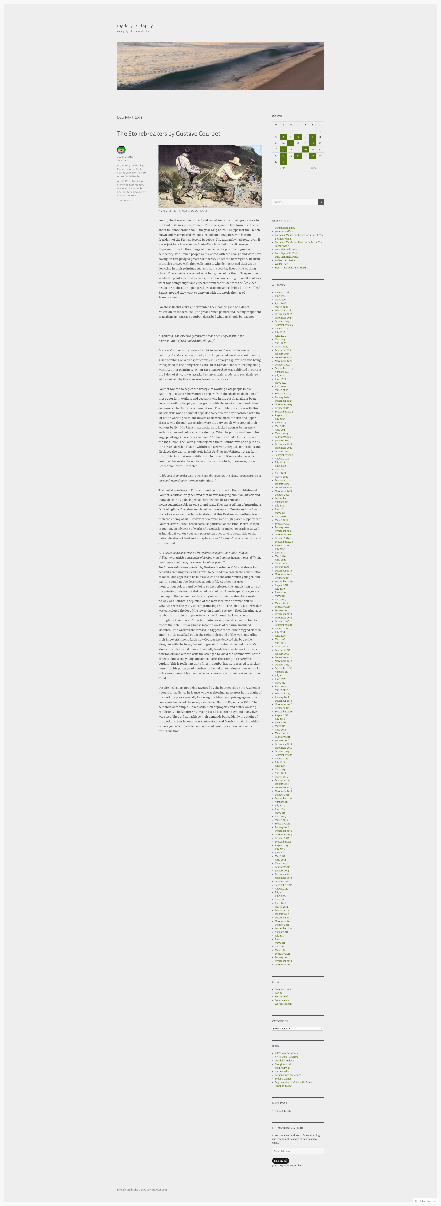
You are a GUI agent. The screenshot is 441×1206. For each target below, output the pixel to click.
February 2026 (283, 310)
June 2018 (280, 635)
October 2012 (282, 881)
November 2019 (283, 574)
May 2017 (280, 682)
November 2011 (283, 921)
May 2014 (280, 812)
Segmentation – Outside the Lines (293, 1082)
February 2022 (283, 480)
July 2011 (279, 935)
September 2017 (284, 668)
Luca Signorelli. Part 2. (287, 253)
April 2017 (280, 686)
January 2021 (282, 527)
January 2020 (282, 567)
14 (312, 143)
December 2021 (283, 487)
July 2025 (280, 332)
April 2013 (280, 859)
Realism (131, 172)
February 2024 (283, 393)
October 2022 (282, 451)
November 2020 (283, 534)
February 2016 (283, 737)
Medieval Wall (282, 1067)
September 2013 (283, 841)
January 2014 (282, 827)
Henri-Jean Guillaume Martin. (291, 267)
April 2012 (280, 903)
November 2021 (283, 491)
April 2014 (280, 816)
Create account (283, 989)
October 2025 (282, 321)
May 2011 (280, 942)
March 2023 (281, 433)
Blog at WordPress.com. (154, 1189)
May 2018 (280, 639)
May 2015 (280, 769)
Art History (137, 181)
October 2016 (282, 708)
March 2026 (281, 306)
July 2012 (280, 892)
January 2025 (282, 353)
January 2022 (282, 484)
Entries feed (281, 996)
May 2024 (280, 382)
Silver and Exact (283, 1086)
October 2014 (282, 794)
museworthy (282, 1071)
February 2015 (282, 780)
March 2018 (281, 646)
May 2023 (280, 426)
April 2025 (280, 343)
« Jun (282, 168)
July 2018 (280, 632)
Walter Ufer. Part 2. (285, 260)
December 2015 (283, 744)
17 (283, 149)
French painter (125, 184)
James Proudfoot (284, 231)
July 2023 (280, 418)
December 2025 (283, 314)
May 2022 (280, 469)
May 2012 (280, 899)
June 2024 (280, 379)
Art (118, 165)
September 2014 (284, 798)
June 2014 (280, 809)
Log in (278, 993)
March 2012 (281, 906)
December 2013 (283, 830)
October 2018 (282, 621)
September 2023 (284, 411)
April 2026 (280, 303)
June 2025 (280, 335)
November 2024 (283, 361)
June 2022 (280, 465)
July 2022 (280, 462)
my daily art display (135, 25)
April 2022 (280, 473)
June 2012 (280, 896)
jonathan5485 (125, 157)
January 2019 (282, 610)
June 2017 (280, 679)
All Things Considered (287, 1053)
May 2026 (280, 299)
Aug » (313, 168)
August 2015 (281, 758)
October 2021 (282, 494)
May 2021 (280, 512)
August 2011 (281, 932)
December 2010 (283, 961)
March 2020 (281, 563)
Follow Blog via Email (288, 1128)
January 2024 (282, 397)
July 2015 (280, 762)
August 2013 (281, 845)
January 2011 (282, 957)
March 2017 (281, 690)
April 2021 (280, 516)
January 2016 (282, 740)
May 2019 (280, 596)
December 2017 (283, 657)
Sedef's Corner (283, 1078)
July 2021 (280, 505)
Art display (137, 165)
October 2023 (282, 408)
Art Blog (126, 165)
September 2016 (284, 711)
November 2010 (283, 964)
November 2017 (283, 661)
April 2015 (280, 773)
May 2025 (280, 339)
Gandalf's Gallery (284, 1060)
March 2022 (281, 476)
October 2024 (282, 364)
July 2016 (280, 718)
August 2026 (282, 292)
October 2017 (282, 664)
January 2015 (282, 783)
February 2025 (283, 350)
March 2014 (281, 820)
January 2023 (282, 440)
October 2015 (282, 751)
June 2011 (280, 939)
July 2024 (280, 375)
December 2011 (283, 917)
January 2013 (282, 870)
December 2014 (283, 787)
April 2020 (280, 559)
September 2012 (284, 885)
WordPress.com (283, 1003)
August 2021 (281, 502)
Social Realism (133, 176)
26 (297, 155)
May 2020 (280, 556)
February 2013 (282, 867)
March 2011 (281, 950)
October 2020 (282, 538)
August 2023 (282, 415)
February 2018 (282, 650)
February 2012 (282, 910)
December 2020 (283, 531)
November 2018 (283, 617)
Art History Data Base (286, 1057)
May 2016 (280, 726)
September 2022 (284, 455)
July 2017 (280, 675)
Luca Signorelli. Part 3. (287, 249)
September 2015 (284, 755)
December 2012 (283, 874)
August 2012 (281, 888)
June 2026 (280, 296)
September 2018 (284, 624)
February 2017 (282, 693)
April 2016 (280, 729)
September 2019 (284, 581)
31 (283, 161)
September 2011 (283, 928)
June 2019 (280, 592)
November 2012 (283, 877)
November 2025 (283, 317)
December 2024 (283, 357)
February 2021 (282, 523)
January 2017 (282, 697)
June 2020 (280, 552)
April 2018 (280, 643)
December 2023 (283, 400)
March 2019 (281, 603)
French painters (126, 169)
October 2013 (282, 838)
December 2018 (283, 614)
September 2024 (284, 368)
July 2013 (280, 849)
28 (312, 155)
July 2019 (280, 588)
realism (139, 184)
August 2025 (282, 328)
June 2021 (280, 509)
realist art (122, 188)
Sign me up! (280, 1160)
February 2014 (282, 823)
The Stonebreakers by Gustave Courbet (168, 133)
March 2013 (281, 863)
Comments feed (283, 1000)
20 (305, 149)
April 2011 (280, 946)
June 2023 (280, 422)
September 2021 (284, 498)
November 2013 (283, 834)
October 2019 (282, 577)
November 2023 (283, 404)
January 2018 (282, 653)
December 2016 (283, 700)
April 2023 (280, 429)
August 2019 (282, 585)
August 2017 (281, 671)
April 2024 (280, 386)
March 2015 (281, 776)
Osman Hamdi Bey (285, 227)
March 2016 (281, 733)
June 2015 (280, 765)
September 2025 (284, 325)
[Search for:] (295, 201)
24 (283, 155)
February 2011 (282, 953)
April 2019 (280, 599)
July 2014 (280, 805)
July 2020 (280, 549)
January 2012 (282, 914)
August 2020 (282, 545)
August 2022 (282, 458)
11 (291, 143)
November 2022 (283, 447)
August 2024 (282, 372)
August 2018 (281, 628)
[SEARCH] (321, 202)
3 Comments (124, 200)
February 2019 (283, 606)
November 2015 (283, 747)
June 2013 (280, 852)
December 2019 (283, 570)
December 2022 (283, 444)
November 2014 (283, 791)
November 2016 (283, 704)
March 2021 (281, 520)
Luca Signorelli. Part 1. (287, 256)
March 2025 (281, 346)
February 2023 (283, 437)
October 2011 (282, 924)
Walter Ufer (281, 264)
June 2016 (280, 722)
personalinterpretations (288, 1075)
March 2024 (281, 390)
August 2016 (282, 715)
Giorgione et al (283, 1064)
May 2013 (280, 856)
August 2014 (281, 802)
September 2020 (284, 541)
